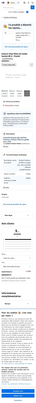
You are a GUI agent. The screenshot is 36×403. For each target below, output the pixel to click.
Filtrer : (4, 254)
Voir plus (5, 146)
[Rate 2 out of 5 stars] (3, 61)
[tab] (4, 93)
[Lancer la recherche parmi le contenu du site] (32, 7)
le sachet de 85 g (7, 59)
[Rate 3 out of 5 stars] (5, 61)
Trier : (3, 262)
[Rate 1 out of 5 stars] (2, 61)
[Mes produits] (24, 3)
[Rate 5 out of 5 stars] (8, 61)
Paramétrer (18, 400)
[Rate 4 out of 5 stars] (6, 61)
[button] (18, 3)
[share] (31, 64)
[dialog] (18, 356)
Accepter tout (18, 391)
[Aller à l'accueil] (3, 3)
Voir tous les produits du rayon (16, 47)
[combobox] (18, 7)
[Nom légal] (28, 215)
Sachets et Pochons (10, 17)
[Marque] (28, 304)
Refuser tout (18, 396)
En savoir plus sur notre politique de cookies (17, 363)
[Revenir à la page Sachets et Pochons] (2, 17)
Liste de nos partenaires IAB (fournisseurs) (16, 384)
